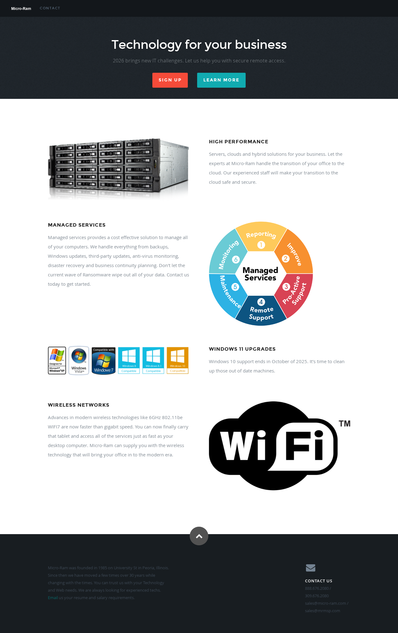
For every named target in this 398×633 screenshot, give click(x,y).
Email (53, 597)
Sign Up (170, 80)
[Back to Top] (199, 536)
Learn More (221, 80)
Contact (50, 8)
